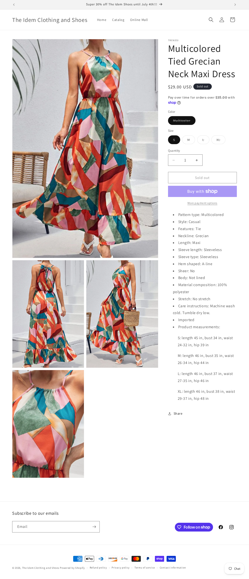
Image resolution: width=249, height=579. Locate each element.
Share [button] (178, 413)
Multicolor (184, 121)
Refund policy (98, 567)
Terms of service (144, 567)
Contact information (173, 567)
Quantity (174, 151)
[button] (211, 19)
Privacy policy (121, 567)
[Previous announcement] (14, 4)
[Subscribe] (94, 526)
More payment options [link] (202, 203)
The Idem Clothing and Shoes (40, 568)
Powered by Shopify (72, 568)
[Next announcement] (235, 4)
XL (220, 140)
